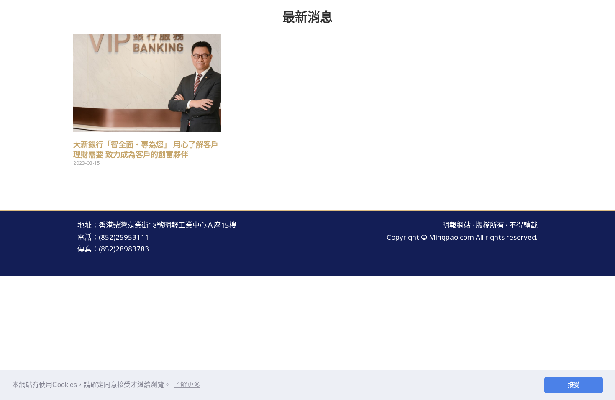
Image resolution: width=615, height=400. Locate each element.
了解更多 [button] (187, 384)
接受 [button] (573, 385)
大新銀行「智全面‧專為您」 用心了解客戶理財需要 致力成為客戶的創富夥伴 (145, 149)
